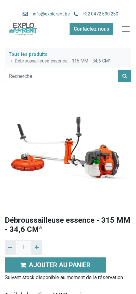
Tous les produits (28, 54)
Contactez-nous (91, 29)
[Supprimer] (10, 247)
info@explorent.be (49, 13)
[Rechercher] (124, 76)
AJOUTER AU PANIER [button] (59, 265)
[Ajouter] (36, 247)
